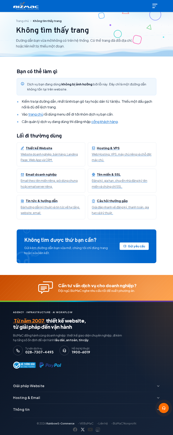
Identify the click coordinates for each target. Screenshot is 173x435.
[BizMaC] (27, 6)
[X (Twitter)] (83, 429)
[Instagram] (98, 429)
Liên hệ (103, 423)
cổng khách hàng (104, 121)
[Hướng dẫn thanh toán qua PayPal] (50, 365)
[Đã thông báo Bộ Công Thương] (23, 365)
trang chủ (35, 114)
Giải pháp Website (29, 386)
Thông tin (21, 409)
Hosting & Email (26, 397)
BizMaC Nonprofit (124, 423)
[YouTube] (90, 429)
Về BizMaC (86, 423)
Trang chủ (22, 21)
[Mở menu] (155, 6)
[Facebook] (75, 429)
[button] (164, 408)
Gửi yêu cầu (136, 246)
